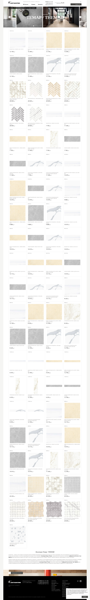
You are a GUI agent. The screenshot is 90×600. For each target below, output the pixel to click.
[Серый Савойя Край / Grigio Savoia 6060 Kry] (36, 336)
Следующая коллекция (17, 573)
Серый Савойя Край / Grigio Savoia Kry (35, 74)
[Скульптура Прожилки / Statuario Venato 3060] (36, 163)
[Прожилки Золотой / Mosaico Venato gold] (54, 485)
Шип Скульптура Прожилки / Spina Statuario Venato (35, 124)
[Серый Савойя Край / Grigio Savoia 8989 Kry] (18, 435)
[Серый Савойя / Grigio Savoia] (18, 65)
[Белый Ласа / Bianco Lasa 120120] (18, 40)
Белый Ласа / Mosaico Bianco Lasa (17, 493)
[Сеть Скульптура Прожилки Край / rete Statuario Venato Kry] (72, 509)
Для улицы (53, 588)
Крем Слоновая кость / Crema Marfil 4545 (17, 223)
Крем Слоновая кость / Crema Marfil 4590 (17, 247)
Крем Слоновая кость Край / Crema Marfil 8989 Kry (71, 420)
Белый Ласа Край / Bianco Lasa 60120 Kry (17, 272)
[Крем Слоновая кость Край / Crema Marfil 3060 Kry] (36, 139)
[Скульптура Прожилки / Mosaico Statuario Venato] (18, 534)
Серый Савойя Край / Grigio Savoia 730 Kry (71, 395)
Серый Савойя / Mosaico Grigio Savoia (71, 494)
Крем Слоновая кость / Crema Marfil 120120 (54, 50)
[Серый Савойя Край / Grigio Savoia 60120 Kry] (18, 287)
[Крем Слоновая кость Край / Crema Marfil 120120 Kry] (72, 40)
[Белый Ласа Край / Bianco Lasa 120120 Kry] (36, 40)
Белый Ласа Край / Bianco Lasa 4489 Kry (71, 173)
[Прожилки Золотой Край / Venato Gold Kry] (36, 386)
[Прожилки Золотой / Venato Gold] (72, 312)
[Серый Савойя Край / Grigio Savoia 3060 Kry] (18, 163)
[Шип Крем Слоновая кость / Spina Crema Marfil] (54, 89)
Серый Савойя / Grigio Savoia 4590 (35, 246)
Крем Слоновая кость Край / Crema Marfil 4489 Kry (17, 198)
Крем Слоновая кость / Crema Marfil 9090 (72, 445)
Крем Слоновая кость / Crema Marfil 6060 (36, 321)
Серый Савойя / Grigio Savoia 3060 (71, 147)
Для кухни (53, 586)
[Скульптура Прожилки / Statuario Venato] (54, 65)
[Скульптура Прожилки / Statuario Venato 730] (18, 410)
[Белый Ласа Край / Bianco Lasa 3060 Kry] (72, 114)
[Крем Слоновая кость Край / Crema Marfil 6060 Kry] (54, 312)
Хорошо (84, 596)
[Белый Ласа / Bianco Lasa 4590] (72, 213)
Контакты (40, 4)
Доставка (63, 585)
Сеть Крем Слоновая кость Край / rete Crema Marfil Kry (35, 519)
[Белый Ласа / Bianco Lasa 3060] (54, 114)
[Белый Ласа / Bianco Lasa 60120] (72, 238)
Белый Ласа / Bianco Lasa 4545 (70, 197)
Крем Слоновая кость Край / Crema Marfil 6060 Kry (53, 321)
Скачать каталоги (65, 586)
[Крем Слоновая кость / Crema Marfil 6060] (36, 312)
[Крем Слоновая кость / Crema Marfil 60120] (36, 262)
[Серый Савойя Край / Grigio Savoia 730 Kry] (72, 386)
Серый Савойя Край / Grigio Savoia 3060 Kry (17, 173)
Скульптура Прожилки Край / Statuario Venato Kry (34, 420)
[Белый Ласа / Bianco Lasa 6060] (72, 287)
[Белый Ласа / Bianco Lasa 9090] (54, 435)
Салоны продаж (65, 580)
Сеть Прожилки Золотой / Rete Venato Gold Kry (16, 99)
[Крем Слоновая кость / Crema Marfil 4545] (18, 213)
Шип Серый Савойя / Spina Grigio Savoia (17, 124)
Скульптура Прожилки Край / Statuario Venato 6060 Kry (70, 346)
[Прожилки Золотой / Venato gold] (54, 139)
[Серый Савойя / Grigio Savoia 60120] (72, 262)
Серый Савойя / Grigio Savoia (16, 73)
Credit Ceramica (29, 582)
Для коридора (54, 585)
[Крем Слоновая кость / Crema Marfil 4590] (18, 238)
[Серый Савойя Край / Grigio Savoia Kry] (36, 65)
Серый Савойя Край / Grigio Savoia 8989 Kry (17, 445)
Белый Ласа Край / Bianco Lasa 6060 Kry (17, 321)
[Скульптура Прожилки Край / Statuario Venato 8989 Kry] (36, 435)
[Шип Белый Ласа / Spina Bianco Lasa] (36, 89)
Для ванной (54, 580)
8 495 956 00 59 (49, 3)
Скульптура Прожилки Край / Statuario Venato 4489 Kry (52, 198)
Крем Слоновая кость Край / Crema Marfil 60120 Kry (53, 272)
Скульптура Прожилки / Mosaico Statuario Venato (17, 544)
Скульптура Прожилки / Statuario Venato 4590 (53, 247)
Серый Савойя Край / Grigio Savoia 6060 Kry (35, 346)
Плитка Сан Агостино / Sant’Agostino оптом (66, 584)
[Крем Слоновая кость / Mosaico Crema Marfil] (36, 485)
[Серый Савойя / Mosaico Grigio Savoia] (72, 485)
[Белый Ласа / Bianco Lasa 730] (18, 361)
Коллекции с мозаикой (56, 589)
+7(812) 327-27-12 (49, 4)
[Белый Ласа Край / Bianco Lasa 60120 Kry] (18, 262)
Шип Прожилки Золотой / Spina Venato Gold (71, 99)
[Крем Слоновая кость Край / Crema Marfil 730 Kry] (72, 361)
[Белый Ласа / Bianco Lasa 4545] (72, 188)
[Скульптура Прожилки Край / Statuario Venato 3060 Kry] (54, 163)
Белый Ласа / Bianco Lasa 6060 (70, 296)
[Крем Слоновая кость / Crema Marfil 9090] (72, 435)
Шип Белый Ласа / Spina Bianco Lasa (35, 98)
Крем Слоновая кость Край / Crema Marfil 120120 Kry (71, 50)
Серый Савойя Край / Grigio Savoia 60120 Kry (17, 297)
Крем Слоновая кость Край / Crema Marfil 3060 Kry (35, 148)
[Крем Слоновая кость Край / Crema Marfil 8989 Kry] (72, 410)
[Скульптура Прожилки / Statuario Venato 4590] (54, 238)
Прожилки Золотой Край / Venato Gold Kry (35, 395)
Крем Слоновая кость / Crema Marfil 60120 (36, 272)
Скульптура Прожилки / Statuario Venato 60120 (35, 297)
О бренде (33, 4)
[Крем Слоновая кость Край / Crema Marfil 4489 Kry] (18, 188)
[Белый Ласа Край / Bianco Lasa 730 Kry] (36, 361)
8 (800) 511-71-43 (49, 1)
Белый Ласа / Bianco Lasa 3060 (52, 123)
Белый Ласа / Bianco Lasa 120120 (16, 49)
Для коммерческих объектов (21, 7)
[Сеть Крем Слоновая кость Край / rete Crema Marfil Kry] (36, 509)
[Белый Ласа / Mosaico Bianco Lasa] (18, 485)
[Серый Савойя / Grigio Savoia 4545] (36, 213)
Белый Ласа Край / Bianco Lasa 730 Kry (35, 371)
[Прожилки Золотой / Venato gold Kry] (54, 460)
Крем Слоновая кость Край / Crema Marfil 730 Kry (71, 371)
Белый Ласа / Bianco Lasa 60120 (71, 246)
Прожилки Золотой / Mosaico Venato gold (52, 494)
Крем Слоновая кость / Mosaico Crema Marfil (35, 494)
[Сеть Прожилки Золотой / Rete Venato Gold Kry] (18, 89)
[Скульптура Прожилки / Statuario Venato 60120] (36, 287)
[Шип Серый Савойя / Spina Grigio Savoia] (18, 114)
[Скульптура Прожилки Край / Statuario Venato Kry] (36, 410)
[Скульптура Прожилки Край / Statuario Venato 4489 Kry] (54, 188)
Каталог (26, 4)
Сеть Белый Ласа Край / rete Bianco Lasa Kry (17, 519)
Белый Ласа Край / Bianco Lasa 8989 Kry (53, 420)
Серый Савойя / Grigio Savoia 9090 (17, 469)
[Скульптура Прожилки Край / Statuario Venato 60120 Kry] (54, 287)
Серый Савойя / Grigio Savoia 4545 (35, 222)
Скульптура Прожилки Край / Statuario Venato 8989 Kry (34, 445)
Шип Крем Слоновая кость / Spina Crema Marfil (53, 99)
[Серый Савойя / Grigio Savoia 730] (54, 386)
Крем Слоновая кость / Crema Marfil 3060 (17, 148)
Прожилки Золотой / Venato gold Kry (53, 469)
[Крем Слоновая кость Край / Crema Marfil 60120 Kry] (54, 262)
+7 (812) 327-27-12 (43, 583)
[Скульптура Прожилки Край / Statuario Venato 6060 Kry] (72, 336)
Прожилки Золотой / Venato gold (53, 147)
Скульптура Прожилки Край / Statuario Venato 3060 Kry (52, 173)
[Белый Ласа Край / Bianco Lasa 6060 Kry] (18, 312)
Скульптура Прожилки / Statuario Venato (53, 74)
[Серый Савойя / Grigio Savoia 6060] (18, 336)
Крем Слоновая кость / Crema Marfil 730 (54, 371)
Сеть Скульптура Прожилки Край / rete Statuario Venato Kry (71, 519)
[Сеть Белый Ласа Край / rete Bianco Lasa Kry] (18, 509)
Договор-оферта (65, 588)
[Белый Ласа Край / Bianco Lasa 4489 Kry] (72, 163)
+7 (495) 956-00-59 (43, 582)
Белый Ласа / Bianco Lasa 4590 (70, 222)
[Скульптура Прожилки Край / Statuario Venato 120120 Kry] (72, 65)
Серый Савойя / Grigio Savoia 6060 (17, 345)
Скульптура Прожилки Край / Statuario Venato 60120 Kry (52, 297)
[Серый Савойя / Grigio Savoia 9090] (18, 460)
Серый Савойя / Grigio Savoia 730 (53, 394)
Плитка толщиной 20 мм (56, 590)
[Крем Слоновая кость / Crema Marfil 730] (54, 361)
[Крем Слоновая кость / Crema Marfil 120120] (54, 40)
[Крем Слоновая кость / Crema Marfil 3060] (18, 139)
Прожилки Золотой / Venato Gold (71, 320)
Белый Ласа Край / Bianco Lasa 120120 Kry (36, 50)
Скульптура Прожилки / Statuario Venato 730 (17, 420)
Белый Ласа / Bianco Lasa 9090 (52, 444)
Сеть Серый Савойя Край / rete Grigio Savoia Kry (54, 519)
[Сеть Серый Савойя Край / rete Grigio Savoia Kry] (54, 509)
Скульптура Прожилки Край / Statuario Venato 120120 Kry (70, 74)
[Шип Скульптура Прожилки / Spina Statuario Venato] (36, 114)
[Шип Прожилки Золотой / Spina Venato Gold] (72, 89)
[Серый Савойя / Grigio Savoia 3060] (72, 139)
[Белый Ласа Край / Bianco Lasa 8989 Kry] (54, 410)
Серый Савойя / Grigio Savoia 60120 (71, 271)
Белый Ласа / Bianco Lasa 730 (16, 370)
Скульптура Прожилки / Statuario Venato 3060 (35, 173)
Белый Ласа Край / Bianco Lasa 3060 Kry (71, 124)
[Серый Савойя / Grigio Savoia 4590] (36, 238)
